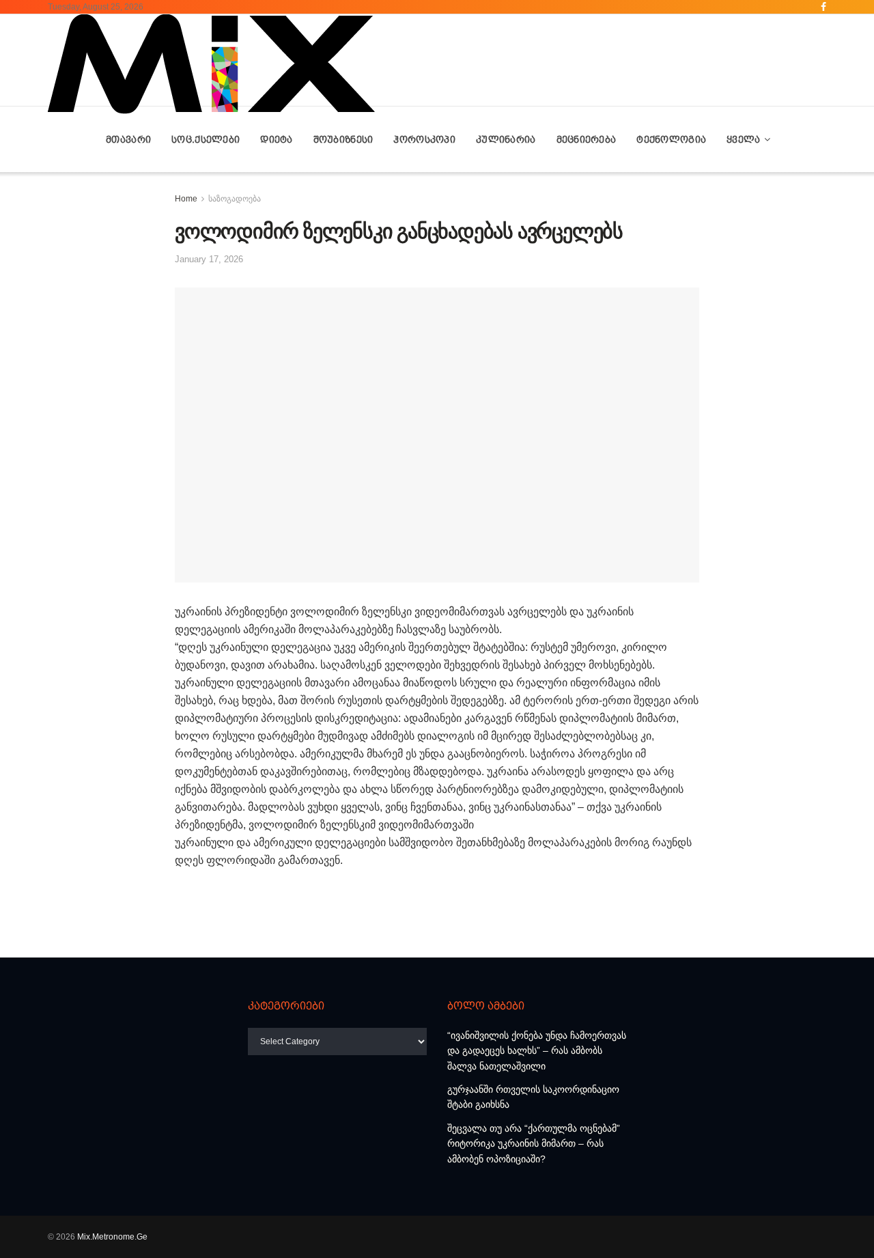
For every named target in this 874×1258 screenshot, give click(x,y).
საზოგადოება (234, 199)
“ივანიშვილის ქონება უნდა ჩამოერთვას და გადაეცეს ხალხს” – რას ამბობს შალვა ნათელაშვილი (536, 1051)
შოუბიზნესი (343, 139)
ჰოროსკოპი (424, 139)
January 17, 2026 (209, 259)
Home (186, 199)
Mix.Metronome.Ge (112, 1237)
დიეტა (276, 139)
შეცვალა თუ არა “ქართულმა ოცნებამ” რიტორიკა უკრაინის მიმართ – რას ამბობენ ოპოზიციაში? (533, 1143)
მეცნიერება (586, 139)
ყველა (743, 139)
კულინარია (506, 139)
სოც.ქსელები (205, 139)
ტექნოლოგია (671, 139)
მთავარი (128, 139)
